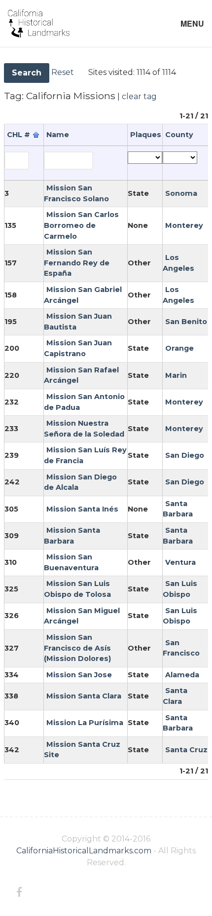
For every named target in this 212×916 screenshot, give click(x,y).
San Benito (186, 321)
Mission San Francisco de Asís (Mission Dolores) (77, 648)
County (179, 134)
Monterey (184, 225)
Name (57, 134)
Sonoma (181, 193)
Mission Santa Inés (82, 509)
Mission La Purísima (84, 722)
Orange (179, 348)
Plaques (145, 134)
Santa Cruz (186, 749)
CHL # (18, 134)
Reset (62, 72)
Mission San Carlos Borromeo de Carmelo (81, 225)
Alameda (182, 674)
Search (26, 72)
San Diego (184, 455)
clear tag (139, 96)
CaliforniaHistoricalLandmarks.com (83, 850)
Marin (176, 375)
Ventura (180, 562)
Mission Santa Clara (83, 696)
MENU (192, 23)
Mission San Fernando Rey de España (76, 263)
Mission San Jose (79, 674)
